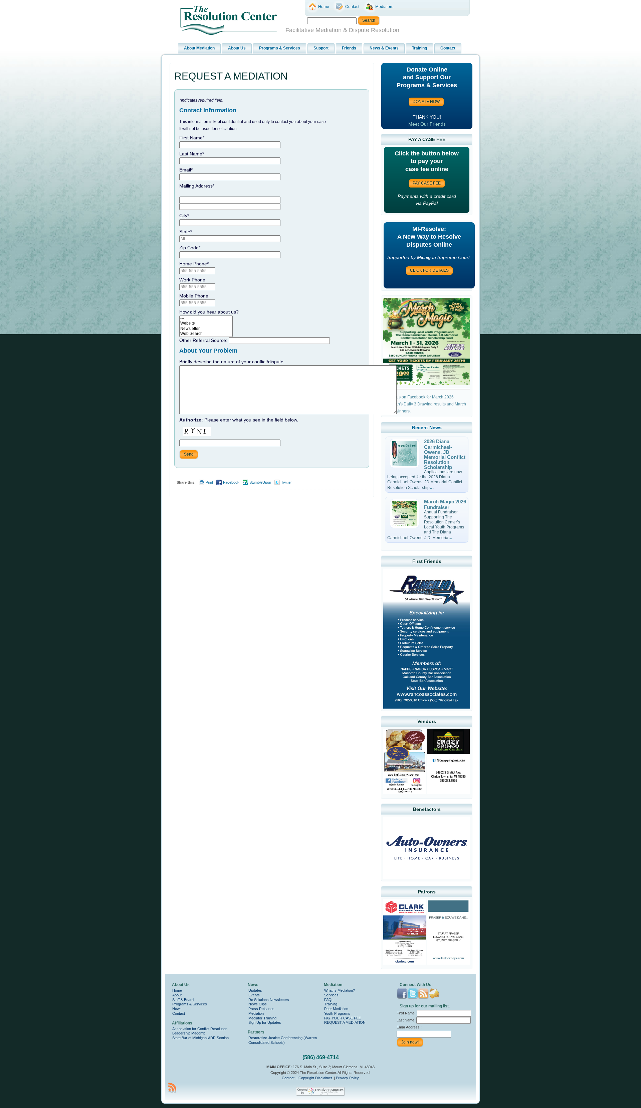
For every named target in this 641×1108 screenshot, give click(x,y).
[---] (206, 318)
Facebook (231, 482)
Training (330, 1004)
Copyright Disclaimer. (315, 1078)
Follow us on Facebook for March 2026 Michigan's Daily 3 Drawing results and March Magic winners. (424, 404)
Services (331, 995)
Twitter (286, 482)
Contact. (288, 1078)
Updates (255, 990)
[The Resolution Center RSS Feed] (172, 1088)
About (177, 995)
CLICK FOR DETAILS (429, 270)
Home (177, 990)
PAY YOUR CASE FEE (342, 1018)
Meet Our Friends (427, 124)
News (177, 1009)
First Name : (407, 1013)
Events (254, 995)
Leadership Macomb (188, 1033)
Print (209, 482)
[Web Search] (206, 333)
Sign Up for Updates (264, 1022)
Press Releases (261, 1009)
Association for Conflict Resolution (199, 1029)
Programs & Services (189, 1004)
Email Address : (409, 1027)
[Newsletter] (206, 328)
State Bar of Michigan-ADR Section (200, 1038)
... (432, 487)
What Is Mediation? (339, 990)
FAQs (329, 1000)
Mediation (256, 1013)
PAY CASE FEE (427, 183)
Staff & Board (183, 1000)
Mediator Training (262, 1018)
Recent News (427, 427)
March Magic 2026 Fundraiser (445, 504)
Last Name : (406, 1020)
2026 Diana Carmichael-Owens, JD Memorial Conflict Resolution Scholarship (444, 454)
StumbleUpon (260, 482)
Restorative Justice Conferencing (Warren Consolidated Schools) (282, 1040)
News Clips (257, 1004)
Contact (178, 1013)
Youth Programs (337, 1013)
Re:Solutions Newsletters (268, 1000)
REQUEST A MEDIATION (231, 76)
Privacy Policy (347, 1078)
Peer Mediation (336, 1009)
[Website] (206, 323)
